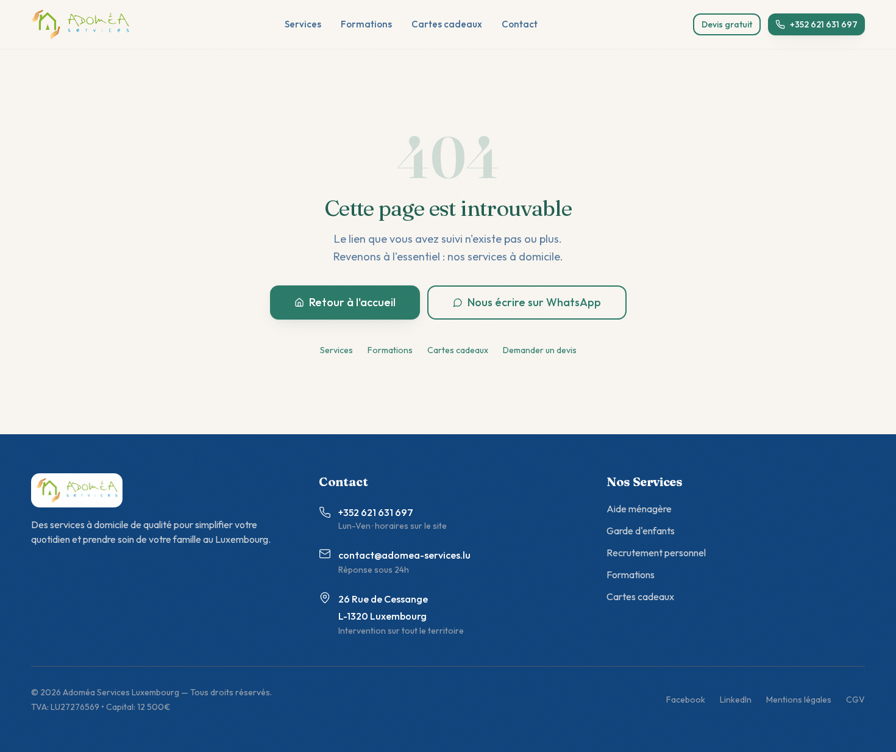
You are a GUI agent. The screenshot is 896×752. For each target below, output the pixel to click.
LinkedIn (736, 699)
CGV (855, 699)
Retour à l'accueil (352, 302)
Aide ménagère (639, 509)
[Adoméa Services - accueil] (80, 24)
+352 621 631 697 (824, 24)
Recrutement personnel (656, 552)
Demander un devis (540, 350)
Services (303, 24)
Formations (366, 24)
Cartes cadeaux (446, 24)
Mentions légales (798, 699)
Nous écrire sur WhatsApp (534, 302)
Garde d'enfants (640, 531)
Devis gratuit (727, 24)
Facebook (685, 699)
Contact (520, 24)
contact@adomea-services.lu (404, 555)
